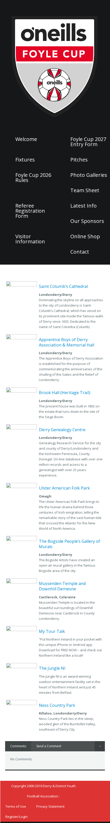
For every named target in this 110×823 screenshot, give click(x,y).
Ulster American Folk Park (64, 488)
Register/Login (16, 816)
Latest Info (83, 205)
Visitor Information (30, 239)
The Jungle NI (52, 668)
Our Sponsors (87, 221)
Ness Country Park (57, 705)
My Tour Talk (52, 631)
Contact (79, 251)
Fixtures (25, 159)
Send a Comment (48, 746)
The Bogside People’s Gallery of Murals (69, 543)
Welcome (26, 139)
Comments (18, 746)
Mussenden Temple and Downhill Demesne (62, 586)
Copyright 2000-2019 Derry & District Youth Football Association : (43, 791)
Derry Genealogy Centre (62, 429)
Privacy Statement (50, 806)
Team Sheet (84, 190)
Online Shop (85, 236)
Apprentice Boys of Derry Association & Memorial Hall (66, 342)
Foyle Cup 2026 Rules (33, 177)
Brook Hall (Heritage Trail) (64, 392)
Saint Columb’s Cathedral (63, 286)
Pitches (79, 159)
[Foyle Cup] (55, 66)
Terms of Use (15, 806)
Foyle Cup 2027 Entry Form (88, 142)
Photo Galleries (88, 175)
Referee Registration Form (30, 211)
